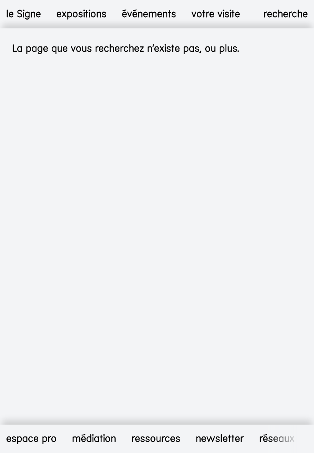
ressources (155, 438)
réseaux (276, 438)
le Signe (23, 14)
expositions (81, 14)
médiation (94, 438)
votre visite (215, 14)
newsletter (220, 438)
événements (149, 14)
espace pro (31, 438)
